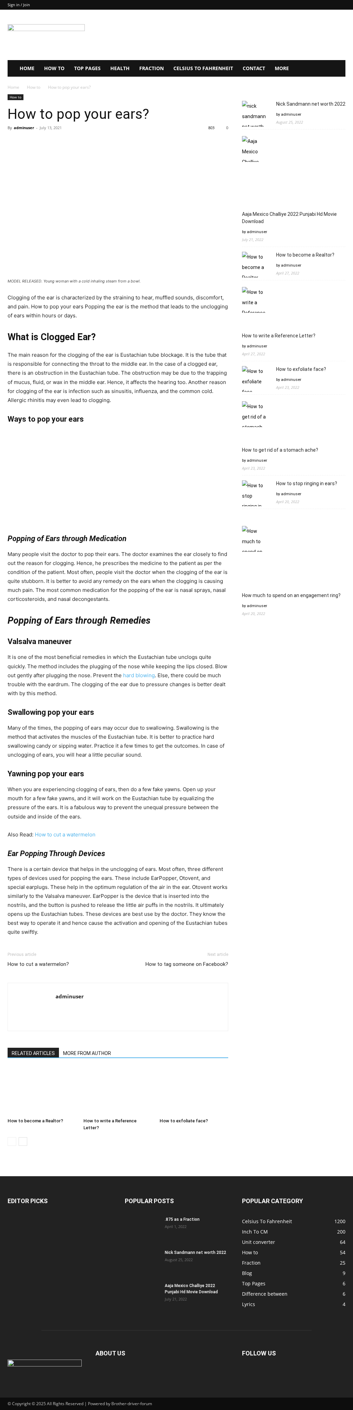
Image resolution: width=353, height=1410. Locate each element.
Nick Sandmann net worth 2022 (310, 104)
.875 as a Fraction (182, 1219)
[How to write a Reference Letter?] (117, 1091)
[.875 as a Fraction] (142, 1228)
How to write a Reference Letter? (278, 335)
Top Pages (87, 68)
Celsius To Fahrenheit (203, 68)
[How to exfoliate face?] (194, 1091)
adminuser (24, 127)
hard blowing (139, 675)
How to (54, 68)
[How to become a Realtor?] (42, 1091)
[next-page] (23, 1141)
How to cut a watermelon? (38, 964)
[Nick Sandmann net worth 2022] (142, 1261)
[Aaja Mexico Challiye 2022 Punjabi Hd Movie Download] (142, 1295)
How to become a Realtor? (35, 1120)
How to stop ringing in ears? (306, 483)
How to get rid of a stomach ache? (280, 450)
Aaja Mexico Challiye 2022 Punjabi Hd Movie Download (289, 217)
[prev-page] (12, 1141)
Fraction (151, 68)
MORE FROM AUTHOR (87, 1053)
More (282, 68)
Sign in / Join (19, 4)
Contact (254, 68)
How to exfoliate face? (184, 1120)
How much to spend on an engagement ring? (291, 595)
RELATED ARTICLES (33, 1053)
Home (27, 68)
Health (120, 68)
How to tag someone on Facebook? (186, 964)
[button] (337, 69)
